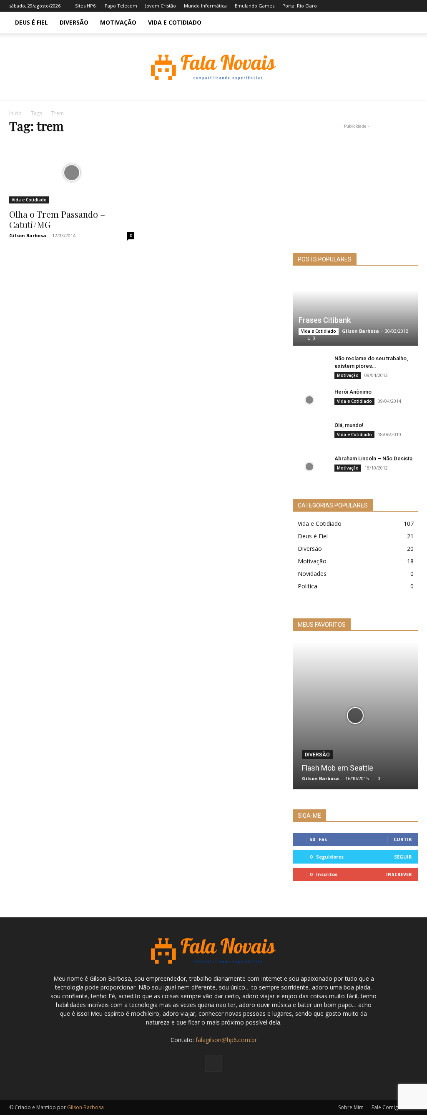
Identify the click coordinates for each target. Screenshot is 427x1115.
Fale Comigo (386, 1107)
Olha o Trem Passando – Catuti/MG (57, 219)
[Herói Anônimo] (309, 399)
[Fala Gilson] (213, 67)
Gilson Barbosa (27, 235)
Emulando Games (254, 6)
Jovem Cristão (160, 6)
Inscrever (399, 874)
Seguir (403, 857)
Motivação (118, 22)
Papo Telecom (121, 6)
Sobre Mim (351, 1107)
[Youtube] (411, 6)
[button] (408, 23)
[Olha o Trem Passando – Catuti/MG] (71, 172)
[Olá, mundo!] (309, 433)
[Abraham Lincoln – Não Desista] (309, 466)
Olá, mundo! (349, 425)
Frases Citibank (325, 320)
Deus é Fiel (31, 22)
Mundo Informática (205, 6)
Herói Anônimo (353, 392)
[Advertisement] (355, 183)
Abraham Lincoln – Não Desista (373, 458)
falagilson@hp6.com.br (226, 1040)
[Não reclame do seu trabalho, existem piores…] (309, 366)
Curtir (403, 839)
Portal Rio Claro (299, 6)
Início (15, 113)
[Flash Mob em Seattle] (355, 715)
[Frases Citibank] (355, 311)
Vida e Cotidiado (174, 22)
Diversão (74, 22)
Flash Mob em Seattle (337, 767)
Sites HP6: (86, 6)
